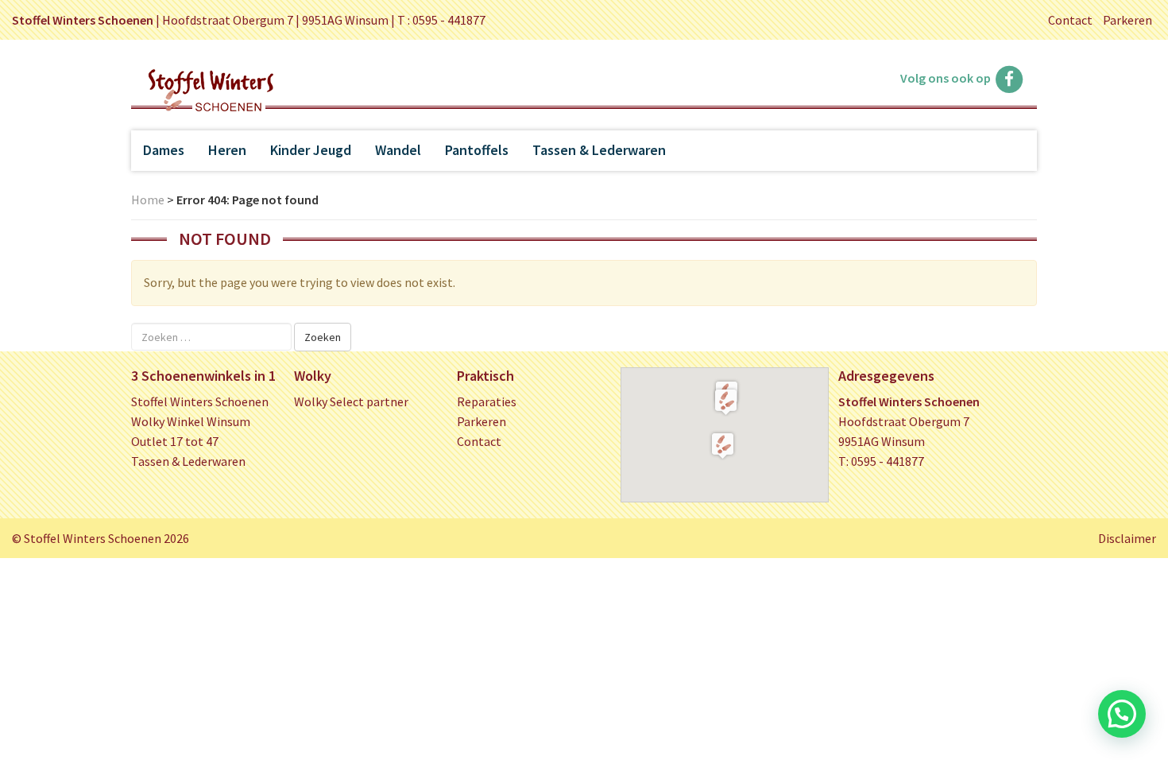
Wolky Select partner (351, 401)
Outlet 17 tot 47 (175, 441)
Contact (1070, 20)
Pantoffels (477, 150)
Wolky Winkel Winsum (190, 421)
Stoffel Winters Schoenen (200, 401)
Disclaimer (1127, 538)
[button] (726, 401)
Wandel (398, 150)
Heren (227, 150)
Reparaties (486, 401)
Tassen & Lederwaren (599, 150)
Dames (163, 150)
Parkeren (1127, 20)
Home (147, 199)
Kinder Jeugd (310, 150)
